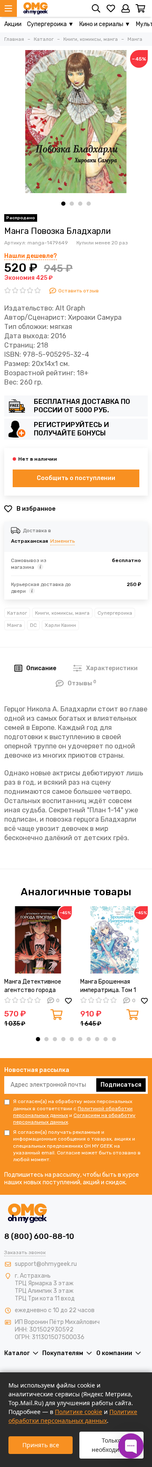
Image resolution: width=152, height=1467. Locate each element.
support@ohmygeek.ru (46, 1264)
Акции (13, 24)
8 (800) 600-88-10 (39, 1236)
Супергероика (115, 613)
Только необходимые (111, 1445)
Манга (14, 625)
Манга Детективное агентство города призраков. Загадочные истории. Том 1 (37, 986)
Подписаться (120, 1084)
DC (33, 625)
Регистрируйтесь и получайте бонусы (71, 429)
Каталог (17, 613)
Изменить (62, 541)
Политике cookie (78, 1412)
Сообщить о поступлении (76, 478)
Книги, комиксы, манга (62, 613)
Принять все (40, 1445)
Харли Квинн (60, 625)
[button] (63, 204)
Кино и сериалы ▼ (104, 24)
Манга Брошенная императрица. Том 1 (108, 986)
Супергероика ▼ (50, 24)
